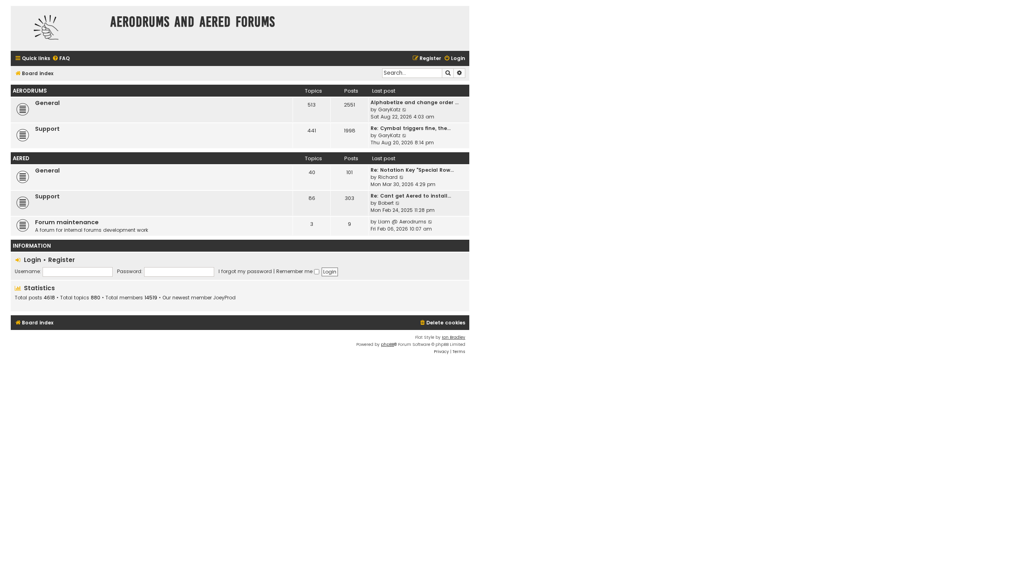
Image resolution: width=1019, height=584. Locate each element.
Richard (388, 177)
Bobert (386, 203)
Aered (21, 158)
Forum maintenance (67, 222)
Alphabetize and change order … (415, 102)
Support (47, 129)
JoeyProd (224, 298)
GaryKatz (389, 109)
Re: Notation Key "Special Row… (412, 170)
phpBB (387, 344)
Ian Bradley (453, 337)
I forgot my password (245, 271)
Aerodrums (30, 91)
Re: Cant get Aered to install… (411, 195)
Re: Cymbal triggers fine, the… (411, 128)
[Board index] (58, 28)
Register (61, 260)
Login (32, 260)
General (47, 103)
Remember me (295, 271)
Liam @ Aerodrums (402, 221)
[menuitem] (61, 58)
